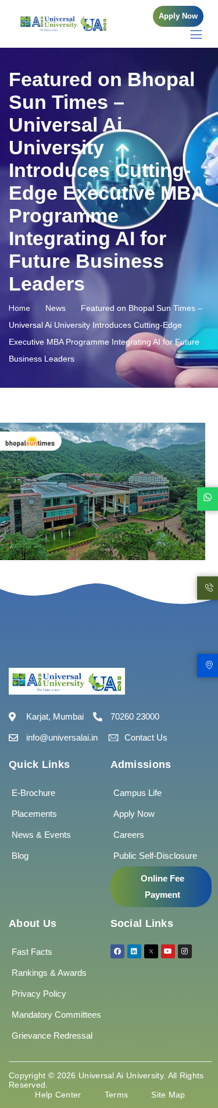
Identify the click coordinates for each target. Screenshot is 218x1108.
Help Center (58, 1094)
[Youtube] (168, 951)
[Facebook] (117, 951)
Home (19, 308)
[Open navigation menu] (190, 34)
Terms (116, 1094)
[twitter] (151, 951)
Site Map (168, 1094)
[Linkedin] (134, 951)
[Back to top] (191, 1064)
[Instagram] (185, 951)
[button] (178, 16)
